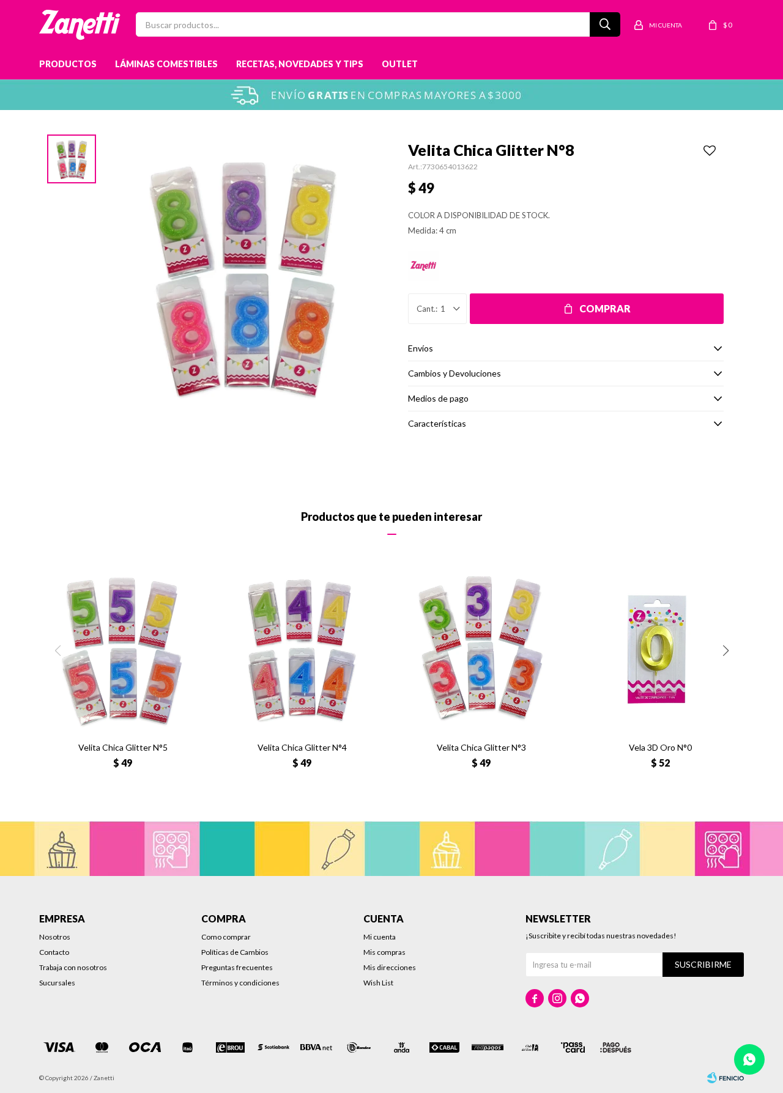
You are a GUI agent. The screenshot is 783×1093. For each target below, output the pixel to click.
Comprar (605, 308)
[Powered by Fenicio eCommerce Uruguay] (725, 1078)
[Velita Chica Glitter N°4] (301, 648)
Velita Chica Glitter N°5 (123, 747)
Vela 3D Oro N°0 (660, 747)
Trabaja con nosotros (73, 967)
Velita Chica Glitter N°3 (481, 747)
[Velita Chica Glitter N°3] (481, 648)
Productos (68, 64)
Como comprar (226, 936)
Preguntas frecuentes (237, 967)
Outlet (400, 64)
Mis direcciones (389, 967)
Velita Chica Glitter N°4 (302, 747)
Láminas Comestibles (166, 64)
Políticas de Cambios (235, 952)
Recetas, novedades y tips (299, 64)
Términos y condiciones (240, 982)
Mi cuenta (379, 936)
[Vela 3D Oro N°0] (660, 648)
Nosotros (54, 936)
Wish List (378, 982)
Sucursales (57, 982)
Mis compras (384, 952)
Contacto (54, 952)
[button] (725, 650)
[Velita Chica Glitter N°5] (122, 648)
